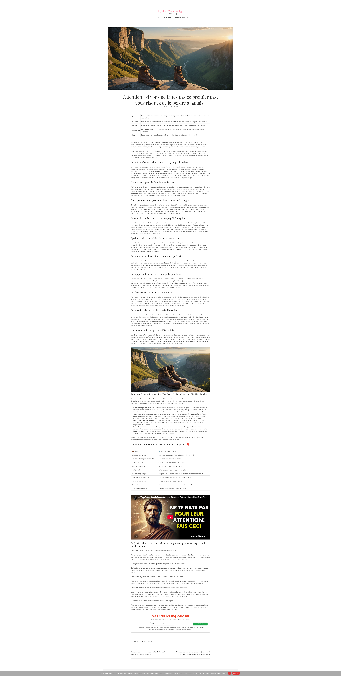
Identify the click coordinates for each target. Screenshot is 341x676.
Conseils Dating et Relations (146, 641)
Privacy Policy (200, 627)
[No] (339, 673)
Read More (236, 673)
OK (229, 673)
